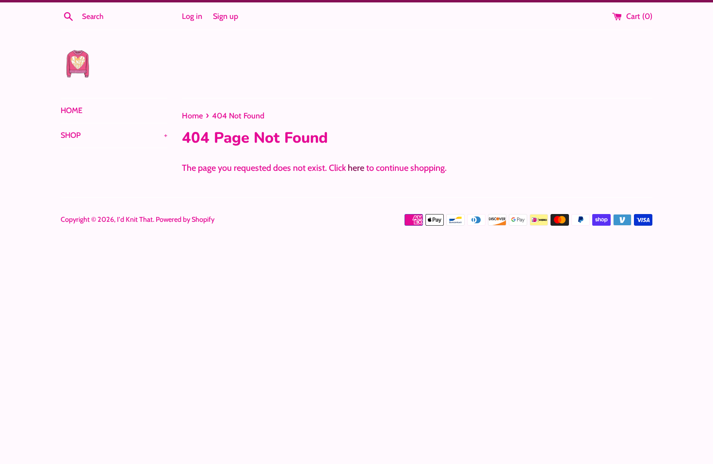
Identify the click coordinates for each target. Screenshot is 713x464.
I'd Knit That (135, 219)
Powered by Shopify (185, 219)
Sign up (225, 16)
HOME (71, 110)
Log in (192, 16)
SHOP (114, 135)
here (356, 168)
